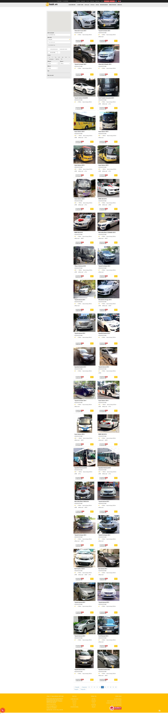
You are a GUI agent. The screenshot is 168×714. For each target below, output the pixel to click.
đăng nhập (59, 1)
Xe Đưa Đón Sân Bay (74, 706)
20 (115, 687)
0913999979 (112, 1)
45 (66, 57)
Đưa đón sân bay (104, 4)
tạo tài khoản (65, 1)
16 (55, 57)
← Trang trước (84, 687)
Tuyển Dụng (97, 1)
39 (61, 59)
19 (113, 687)
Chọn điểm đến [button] (72, 4)
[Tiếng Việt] (118, 1)
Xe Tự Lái (74, 702)
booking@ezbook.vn (53, 706)
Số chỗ (49, 55)
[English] (120, 1)
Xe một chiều (80, 4)
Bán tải (57, 59)
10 (89, 687)
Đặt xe (92, 40)
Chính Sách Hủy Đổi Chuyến (116, 704)
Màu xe (49, 66)
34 (62, 57)
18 (110, 687)
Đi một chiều (52, 52)
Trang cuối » (83, 689)
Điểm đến (50, 37)
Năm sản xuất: (51, 75)
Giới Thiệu (78, 1)
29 (59, 57)
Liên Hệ (102, 1)
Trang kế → (76, 689)
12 (94, 687)
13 (97, 687)
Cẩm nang (92, 1)
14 (99, 687)
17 (107, 687)
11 (91, 687)
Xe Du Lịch (74, 700)
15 (102, 687)
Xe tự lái (92, 4)
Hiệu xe (61, 61)
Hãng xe (49, 61)
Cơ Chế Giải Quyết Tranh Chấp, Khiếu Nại (113, 702)
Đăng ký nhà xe (112, 4)
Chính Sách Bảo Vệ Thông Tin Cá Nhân (114, 700)
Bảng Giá (120, 4)
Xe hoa (97, 4)
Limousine (51, 59)
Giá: (48, 70)
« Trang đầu (76, 687)
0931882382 (107, 1)
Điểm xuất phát (51, 32)
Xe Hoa (74, 704)
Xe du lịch (87, 4)
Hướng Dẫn (83, 1)
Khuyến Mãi (93, 704)
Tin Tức (87, 1)
